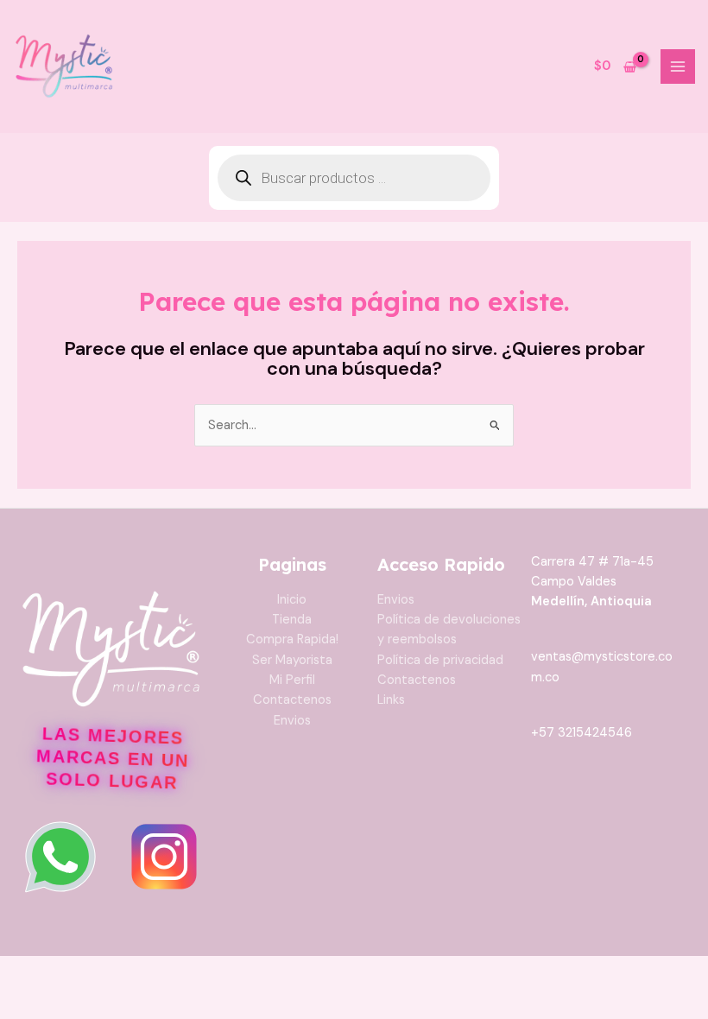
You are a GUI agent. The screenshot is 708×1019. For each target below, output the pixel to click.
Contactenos (292, 700)
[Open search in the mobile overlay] (354, 178)
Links (391, 700)
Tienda (292, 619)
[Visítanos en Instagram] (164, 856)
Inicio (292, 600)
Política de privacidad (440, 660)
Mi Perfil (292, 680)
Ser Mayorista (292, 660)
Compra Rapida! (292, 639)
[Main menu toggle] (678, 66)
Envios (292, 720)
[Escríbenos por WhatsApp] (60, 856)
